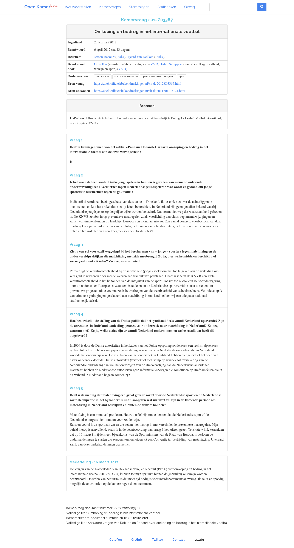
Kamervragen (110, 7)
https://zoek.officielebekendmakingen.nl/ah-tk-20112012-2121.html (139, 90)
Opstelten (100, 64)
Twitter (157, 539)
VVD (154, 64)
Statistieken (167, 7)
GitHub (136, 539)
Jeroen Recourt (104, 56)
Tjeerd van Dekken (140, 56)
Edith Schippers (172, 64)
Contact (178, 539)
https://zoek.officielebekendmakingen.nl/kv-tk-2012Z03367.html (137, 83)
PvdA (120, 56)
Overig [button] (190, 7)
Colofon (115, 539)
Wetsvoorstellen (78, 7)
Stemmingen (139, 7)
